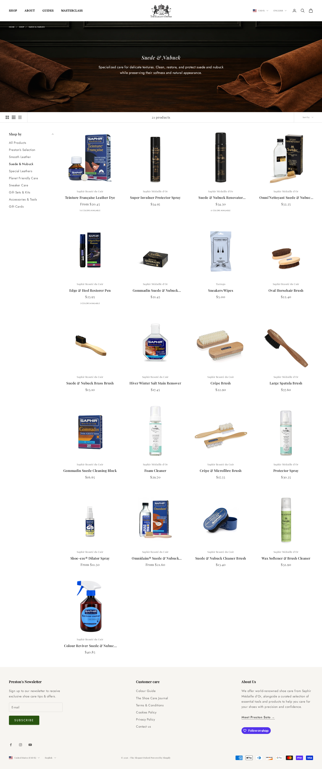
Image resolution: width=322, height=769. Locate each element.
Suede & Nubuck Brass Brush (90, 383)
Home (12, 27)
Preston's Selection (22, 150)
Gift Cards (16, 206)
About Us (249, 681)
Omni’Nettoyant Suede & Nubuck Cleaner (285, 198)
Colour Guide (146, 691)
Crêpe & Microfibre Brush (221, 470)
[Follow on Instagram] (20, 745)
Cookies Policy (146, 712)
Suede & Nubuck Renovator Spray (220, 198)
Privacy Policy (145, 719)
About (30, 10)
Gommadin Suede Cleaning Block (90, 470)
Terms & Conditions (150, 705)
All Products (17, 142)
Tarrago (220, 284)
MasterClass (72, 10)
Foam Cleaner (155, 470)
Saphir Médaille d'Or (155, 191)
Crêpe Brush (221, 383)
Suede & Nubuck (37, 27)
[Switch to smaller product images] (13, 117)
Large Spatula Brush (286, 383)
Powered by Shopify (161, 757)
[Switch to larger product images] (7, 117)
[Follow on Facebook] (11, 745)
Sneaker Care (18, 185)
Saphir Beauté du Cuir (90, 191)
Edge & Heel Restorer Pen (90, 290)
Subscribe (24, 720)
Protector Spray (286, 470)
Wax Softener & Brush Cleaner (286, 558)
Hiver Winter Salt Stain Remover (155, 383)
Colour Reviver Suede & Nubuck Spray (90, 646)
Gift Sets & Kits (19, 192)
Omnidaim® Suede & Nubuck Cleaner (155, 558)
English (278, 10)
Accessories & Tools (23, 199)
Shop (13, 10)
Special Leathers (20, 171)
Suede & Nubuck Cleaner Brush (220, 558)
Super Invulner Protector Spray (155, 197)
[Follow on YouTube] (30, 745)
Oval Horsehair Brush (286, 290)
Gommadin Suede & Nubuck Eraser (155, 290)
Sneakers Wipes (220, 290)
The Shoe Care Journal (152, 698)
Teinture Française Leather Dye (90, 197)
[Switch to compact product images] (20, 117)
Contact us (143, 726)
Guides (48, 10)
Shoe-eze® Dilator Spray (90, 558)
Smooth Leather (20, 157)
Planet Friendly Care (23, 178)
